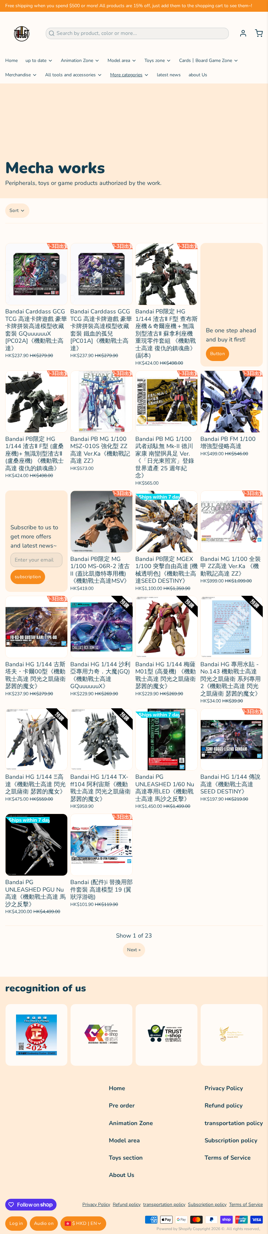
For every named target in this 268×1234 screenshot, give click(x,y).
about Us (198, 75)
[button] (36, 297)
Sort (14, 210)
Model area (119, 60)
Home (11, 60)
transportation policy (234, 1123)
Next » (134, 950)
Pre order (122, 1105)
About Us (121, 1175)
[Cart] (256, 33)
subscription (28, 577)
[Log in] (240, 33)
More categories (126, 75)
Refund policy (224, 1105)
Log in (16, 1223)
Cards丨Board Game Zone (205, 60)
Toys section (126, 1158)
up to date (35, 60)
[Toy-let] (21, 33)
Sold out (166, 544)
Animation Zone (77, 60)
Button (217, 354)
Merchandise (18, 75)
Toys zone (154, 60)
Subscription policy (231, 1140)
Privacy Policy (224, 1088)
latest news (169, 75)
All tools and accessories (70, 75)
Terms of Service (228, 1158)
